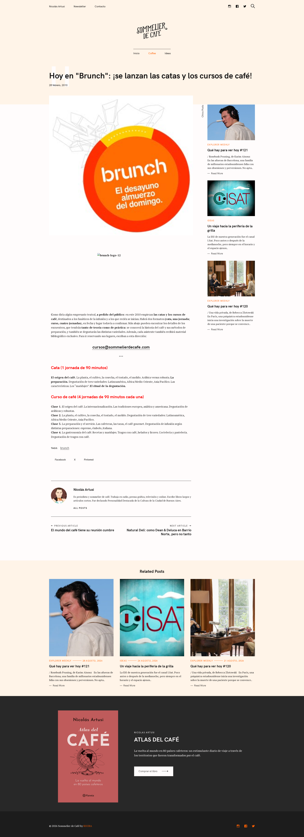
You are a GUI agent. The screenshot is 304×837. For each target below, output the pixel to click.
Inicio (136, 53)
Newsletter (80, 6)
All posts (80, 508)
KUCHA (87, 826)
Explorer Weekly (218, 144)
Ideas (168, 53)
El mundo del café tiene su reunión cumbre (82, 530)
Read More (217, 173)
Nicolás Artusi (57, 6)
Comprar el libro (148, 771)
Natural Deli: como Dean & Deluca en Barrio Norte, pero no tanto (159, 532)
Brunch (64, 448)
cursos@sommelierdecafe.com (121, 347)
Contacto (100, 6)
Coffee (152, 53)
